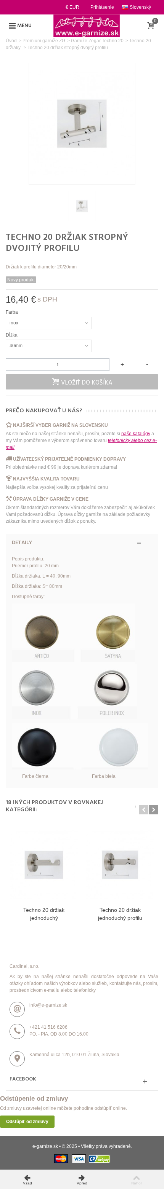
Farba (12, 312)
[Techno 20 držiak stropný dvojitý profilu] (82, 206)
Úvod (11, 40)
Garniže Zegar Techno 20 (97, 40)
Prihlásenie (102, 7)
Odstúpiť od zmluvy (27, 1121)
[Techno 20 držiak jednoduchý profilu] (120, 865)
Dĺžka (12, 335)
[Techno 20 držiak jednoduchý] (44, 865)
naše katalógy (135, 433)
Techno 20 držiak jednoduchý (43, 914)
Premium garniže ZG (44, 40)
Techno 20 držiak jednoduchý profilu (120, 914)
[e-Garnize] (86, 25)
